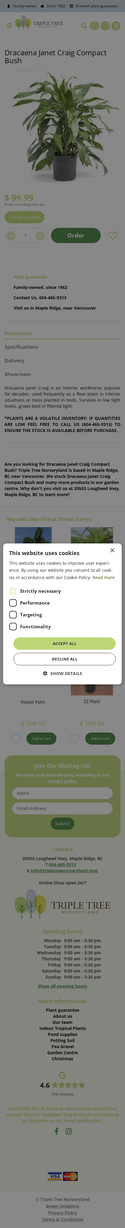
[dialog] (62, 614)
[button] (62, 673)
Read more (104, 577)
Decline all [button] (64, 659)
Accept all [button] (64, 643)
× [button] (112, 550)
